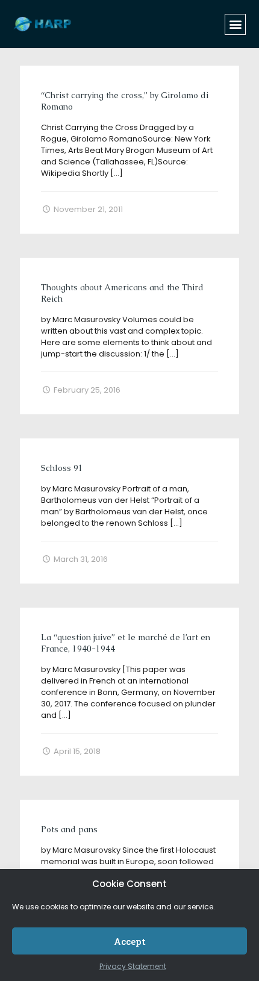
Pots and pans (69, 829)
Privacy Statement (132, 966)
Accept (130, 941)
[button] (235, 24)
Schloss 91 (62, 467)
